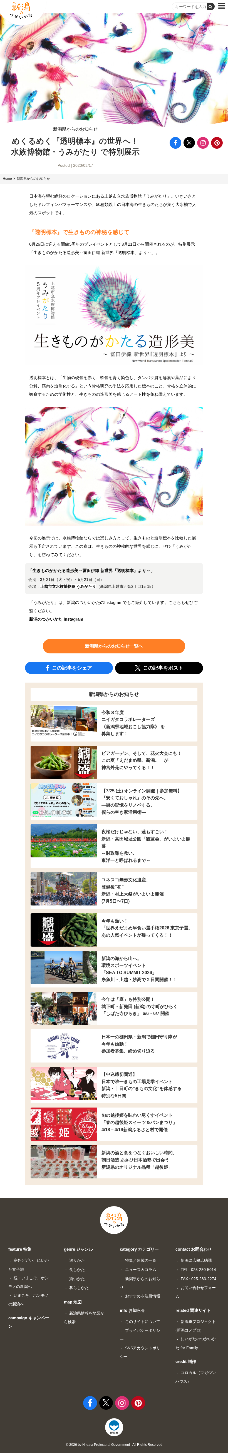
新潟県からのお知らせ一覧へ (114, 646)
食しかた (77, 1269)
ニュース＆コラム (140, 1269)
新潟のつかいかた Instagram (56, 619)
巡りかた (77, 1260)
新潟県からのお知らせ (75, 129)
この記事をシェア (71, 668)
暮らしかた (79, 1287)
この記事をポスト (162, 668)
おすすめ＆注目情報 (142, 1296)
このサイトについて (142, 1321)
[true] (211, 6)
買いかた (77, 1279)
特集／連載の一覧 (140, 1260)
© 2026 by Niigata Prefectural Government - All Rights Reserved (114, 1445)
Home (7, 179)
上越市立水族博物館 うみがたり (68, 586)
